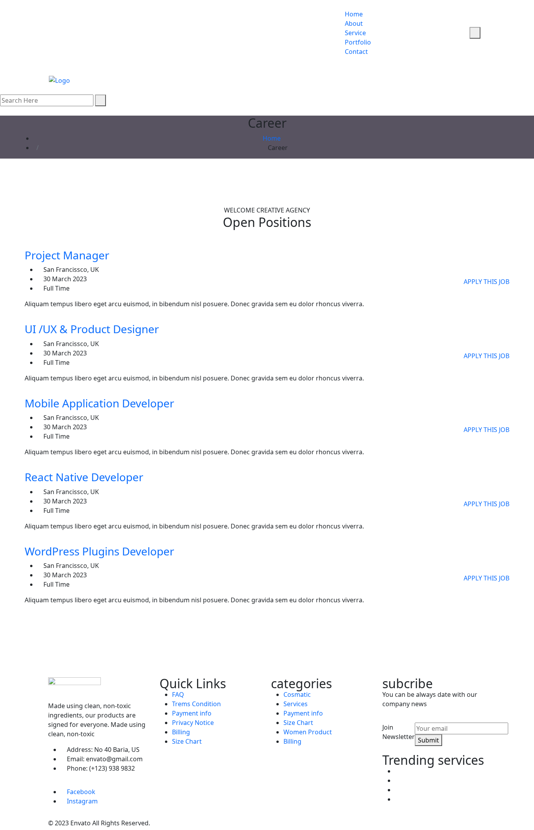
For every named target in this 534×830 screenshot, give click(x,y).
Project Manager (67, 255)
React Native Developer (84, 476)
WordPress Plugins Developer (99, 551)
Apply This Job (486, 281)
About (354, 23)
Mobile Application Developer (99, 403)
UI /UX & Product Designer (92, 328)
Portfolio (358, 42)
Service (355, 33)
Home (354, 14)
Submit (428, 740)
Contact (356, 51)
